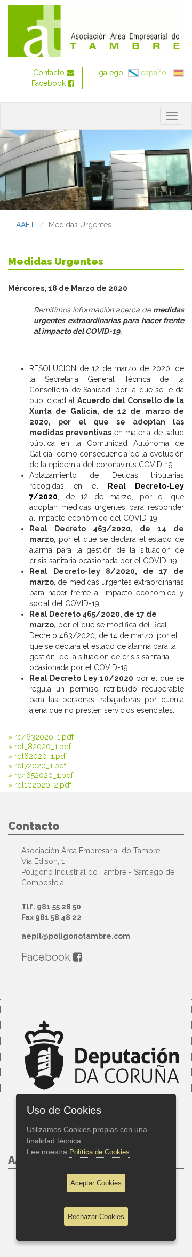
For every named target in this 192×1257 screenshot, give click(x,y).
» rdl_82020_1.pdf (39, 746)
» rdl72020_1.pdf (37, 765)
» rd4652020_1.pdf (40, 775)
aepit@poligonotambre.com (75, 936)
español (156, 72)
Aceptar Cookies (96, 1183)
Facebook (49, 83)
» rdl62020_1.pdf (37, 756)
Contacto (50, 72)
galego (112, 72)
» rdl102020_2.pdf (39, 785)
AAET (25, 225)
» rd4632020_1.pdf (41, 737)
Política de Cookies (99, 1152)
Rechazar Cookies (96, 1217)
